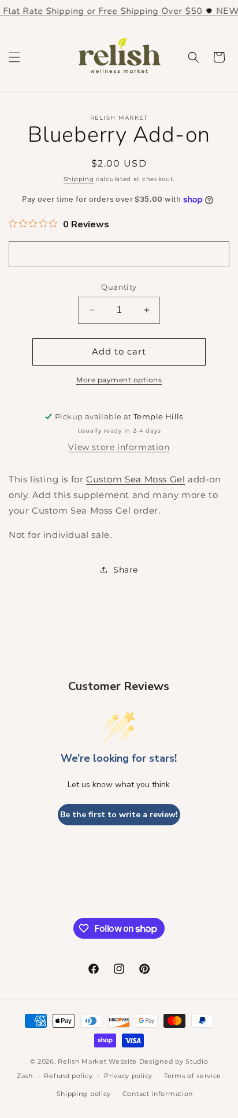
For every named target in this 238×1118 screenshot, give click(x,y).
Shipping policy (84, 1094)
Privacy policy (128, 1076)
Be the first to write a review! (119, 814)
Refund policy (68, 1076)
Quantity (118, 287)
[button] (14, 57)
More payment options (119, 379)
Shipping (79, 179)
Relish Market (82, 1061)
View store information (118, 447)
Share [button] (125, 569)
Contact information (157, 1094)
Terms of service (192, 1076)
